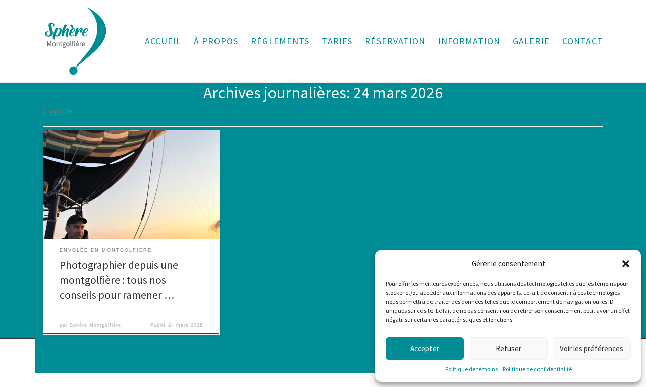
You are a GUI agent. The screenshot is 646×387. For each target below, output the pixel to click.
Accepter (424, 348)
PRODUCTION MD (105, 369)
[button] (626, 264)
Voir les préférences (591, 348)
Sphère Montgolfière (95, 325)
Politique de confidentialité (537, 369)
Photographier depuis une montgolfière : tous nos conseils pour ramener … (119, 280)
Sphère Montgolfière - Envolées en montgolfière (152, 355)
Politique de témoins (471, 369)
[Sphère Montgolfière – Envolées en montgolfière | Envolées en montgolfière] (76, 39)
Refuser (508, 348)
